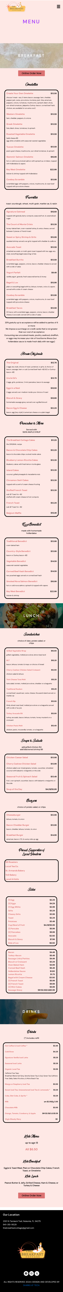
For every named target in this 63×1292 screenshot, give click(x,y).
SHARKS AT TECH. (31, 1285)
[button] (59, 7)
